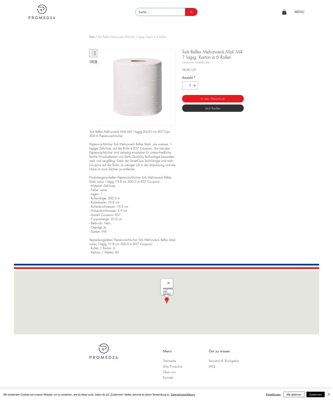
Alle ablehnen (294, 394)
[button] (284, 12)
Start (91, 37)
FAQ (212, 366)
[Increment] (195, 85)
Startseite (169, 361)
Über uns (169, 372)
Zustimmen (315, 394)
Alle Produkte (172, 366)
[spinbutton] (190, 85)
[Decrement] (186, 85)
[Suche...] (191, 12)
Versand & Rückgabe (224, 361)
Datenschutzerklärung (183, 394)
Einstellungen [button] (273, 394)
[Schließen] (329, 394)
